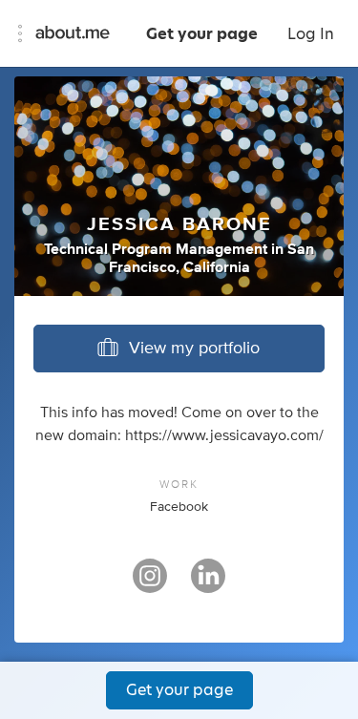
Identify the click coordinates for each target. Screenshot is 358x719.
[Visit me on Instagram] (150, 584)
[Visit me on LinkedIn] (208, 584)
